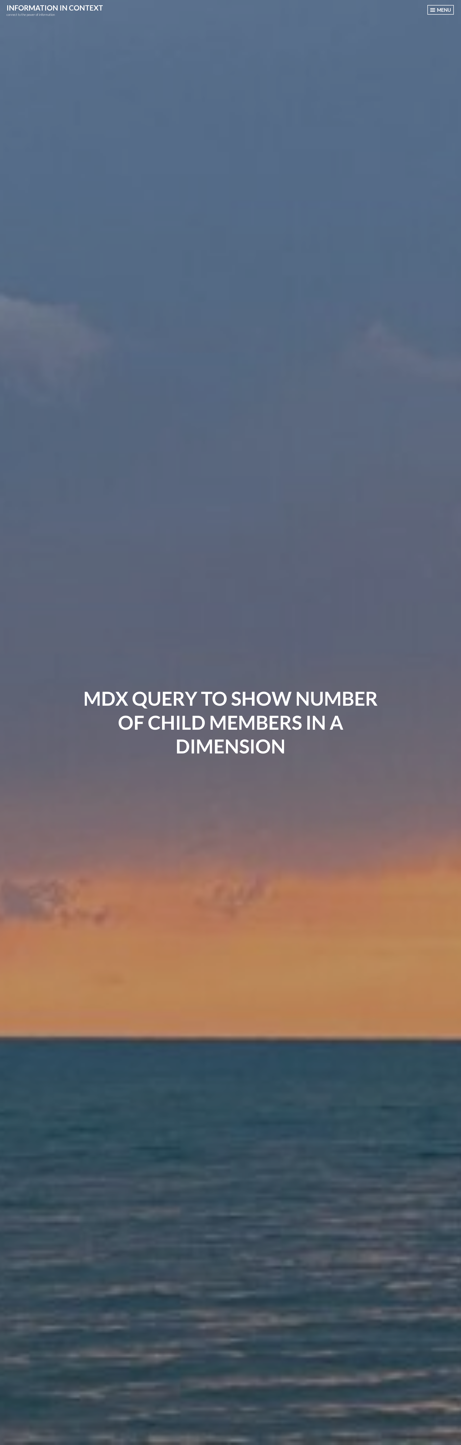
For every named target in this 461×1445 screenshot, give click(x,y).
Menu (443, 10)
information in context (54, 7)
